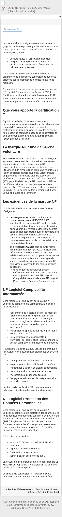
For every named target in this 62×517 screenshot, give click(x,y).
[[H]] (4, 8)
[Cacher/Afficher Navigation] (3, 3)
